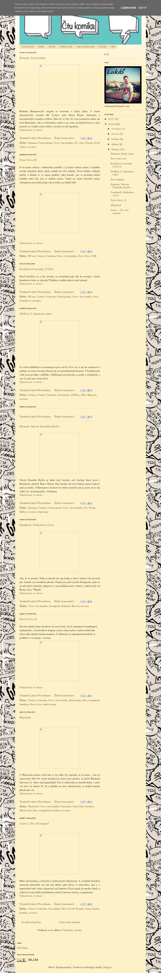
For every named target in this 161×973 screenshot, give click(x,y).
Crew (56, 143)
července (116, 129)
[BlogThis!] (84, 138)
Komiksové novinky (66, 47)
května (115, 139)
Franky (80, 909)
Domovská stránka (28, 47)
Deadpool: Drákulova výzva (36, 525)
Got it (143, 7)
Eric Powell (68, 909)
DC (76, 143)
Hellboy (75, 395)
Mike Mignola (88, 395)
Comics (32, 395)
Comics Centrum (46, 256)
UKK (94, 256)
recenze (31, 147)
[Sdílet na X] (86, 138)
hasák (95, 909)
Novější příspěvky (31, 922)
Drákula (65, 606)
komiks (23, 913)
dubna (115, 144)
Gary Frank (85, 143)
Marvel (75, 606)
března (115, 149)
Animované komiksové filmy (85, 47)
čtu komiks (67, 143)
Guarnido (66, 806)
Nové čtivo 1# (28, 619)
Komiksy (41, 47)
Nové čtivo (52, 47)
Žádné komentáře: (64, 138)
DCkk (113, 47)
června (115, 134)
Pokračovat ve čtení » (31, 130)
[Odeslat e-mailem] (81, 138)
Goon (88, 909)
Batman (32, 143)
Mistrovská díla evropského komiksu (39, 810)
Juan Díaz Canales (83, 806)
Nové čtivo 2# (28, 160)
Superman (43, 512)
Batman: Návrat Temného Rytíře (39, 426)
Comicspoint (45, 143)
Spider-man (49, 704)
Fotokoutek (102, 47)
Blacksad (25, 717)
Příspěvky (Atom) (72, 930)
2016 (111, 124)
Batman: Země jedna (32, 58)
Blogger (107, 967)
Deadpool (54, 606)
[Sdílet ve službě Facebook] (88, 138)
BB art (31, 256)
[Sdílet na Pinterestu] (91, 138)
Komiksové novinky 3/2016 (36, 269)
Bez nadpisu (117, 179)
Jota (95, 297)
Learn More (128, 7)
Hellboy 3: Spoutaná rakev (35, 313)
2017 (111, 119)
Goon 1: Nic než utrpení (34, 823)
